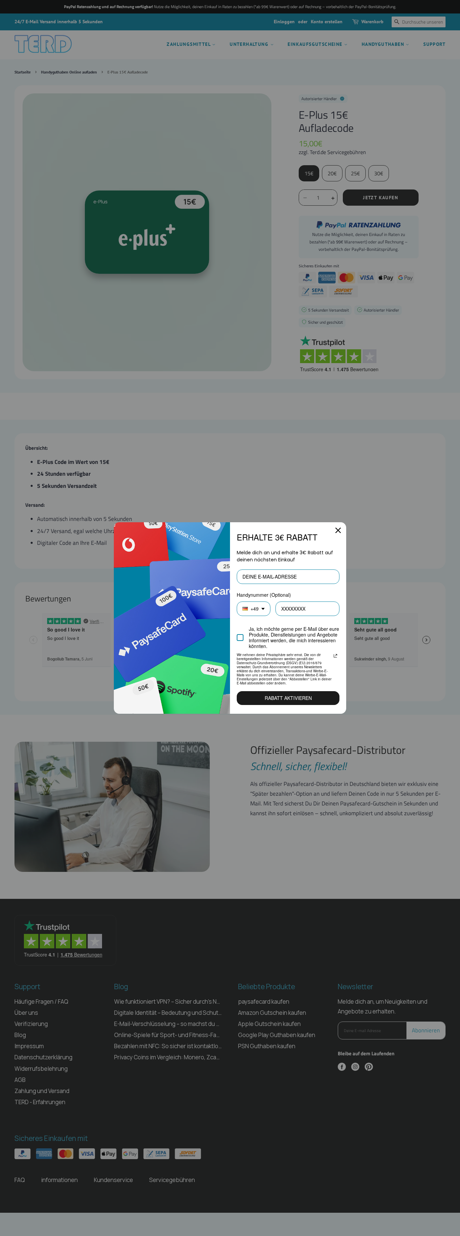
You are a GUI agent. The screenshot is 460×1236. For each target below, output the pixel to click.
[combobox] (253, 608)
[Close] (338, 530)
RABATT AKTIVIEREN (288, 698)
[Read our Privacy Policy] (335, 656)
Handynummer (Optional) (264, 594)
